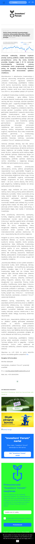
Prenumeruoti (17, 524)
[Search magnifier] (10, 2)
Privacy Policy (14, 504)
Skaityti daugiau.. (18, 520)
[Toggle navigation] (3, 2)
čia (27, 354)
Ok (17, 541)
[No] (33, 538)
